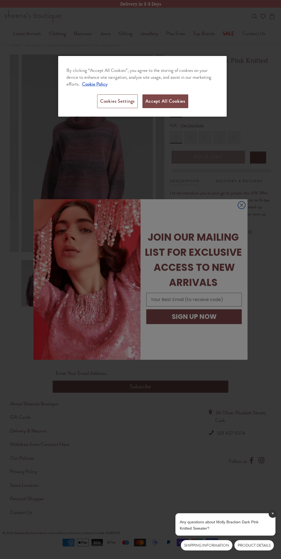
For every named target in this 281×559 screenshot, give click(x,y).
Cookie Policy (95, 84)
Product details (254, 545)
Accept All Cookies (165, 101)
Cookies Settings (117, 101)
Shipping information (206, 545)
